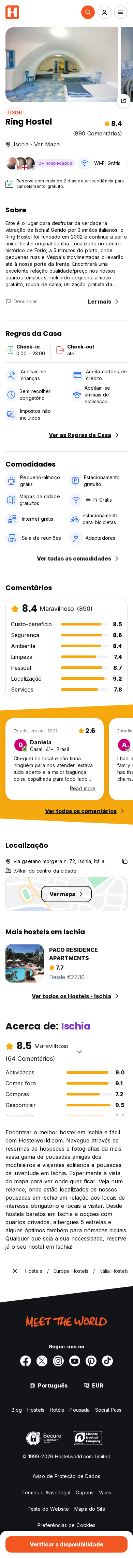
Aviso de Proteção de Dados (66, 1476)
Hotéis (57, 1410)
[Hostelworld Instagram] (58, 1361)
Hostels (35, 1410)
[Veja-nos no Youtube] (74, 1361)
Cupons (84, 1492)
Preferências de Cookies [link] (66, 1525)
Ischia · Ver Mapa (37, 144)
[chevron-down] (79, 1051)
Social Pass (108, 1410)
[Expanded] (15, 1271)
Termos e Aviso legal (45, 1492)
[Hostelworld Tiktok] (107, 1361)
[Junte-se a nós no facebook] (25, 1361)
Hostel (15, 112)
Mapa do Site (89, 1509)
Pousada (80, 1410)
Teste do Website (48, 1509)
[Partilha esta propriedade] (123, 101)
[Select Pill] (88, 12)
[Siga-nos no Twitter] (41, 1361)
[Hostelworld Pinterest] (91, 1361)
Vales (105, 1492)
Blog (17, 1410)
